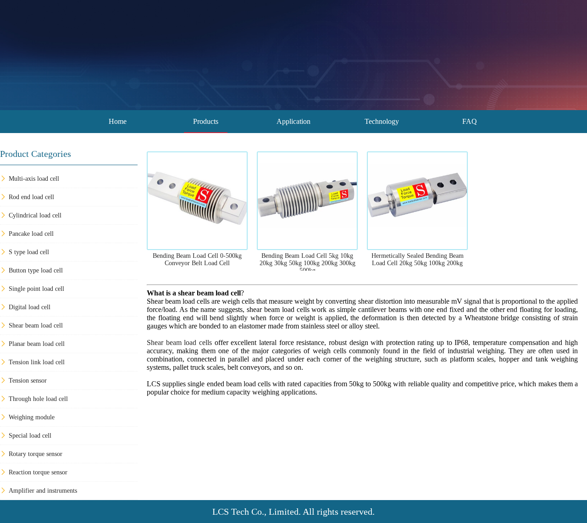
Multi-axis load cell (34, 178)
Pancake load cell (31, 233)
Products (205, 121)
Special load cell (30, 435)
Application (293, 121)
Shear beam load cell (36, 325)
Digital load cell (29, 307)
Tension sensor (28, 380)
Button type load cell (36, 270)
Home (118, 121)
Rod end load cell (31, 197)
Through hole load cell (38, 398)
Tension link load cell (37, 362)
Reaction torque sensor (38, 472)
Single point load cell (36, 288)
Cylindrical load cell (35, 215)
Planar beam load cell (37, 343)
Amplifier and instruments (43, 490)
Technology (382, 121)
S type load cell (29, 252)
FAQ (469, 121)
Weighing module (32, 417)
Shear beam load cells (179, 342)
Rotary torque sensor (35, 454)
